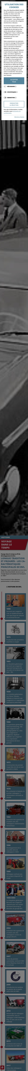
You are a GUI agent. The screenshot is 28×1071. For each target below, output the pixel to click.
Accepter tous (14, 81)
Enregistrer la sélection (14, 104)
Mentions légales (19, 117)
